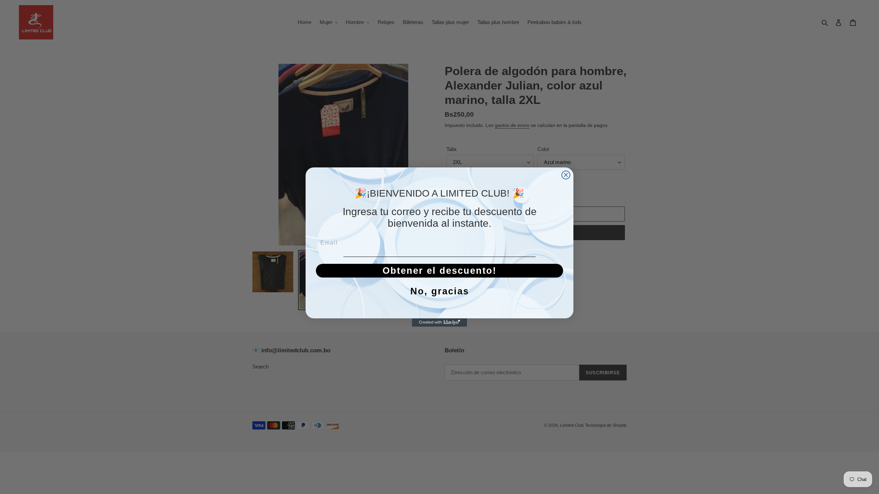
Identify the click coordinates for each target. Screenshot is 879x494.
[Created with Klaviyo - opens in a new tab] (439, 322)
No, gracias (439, 291)
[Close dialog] (566, 175)
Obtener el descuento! (439, 271)
